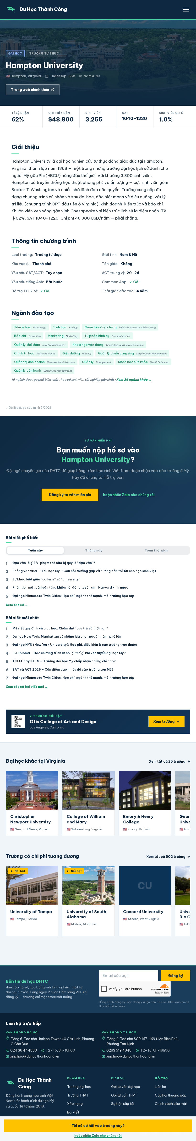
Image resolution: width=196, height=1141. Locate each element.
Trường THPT (77, 1095)
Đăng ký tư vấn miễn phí (70, 494)
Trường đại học (79, 1087)
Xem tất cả (17, 605)
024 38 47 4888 (23, 1050)
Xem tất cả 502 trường (165, 856)
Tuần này (35, 550)
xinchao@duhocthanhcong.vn (34, 1056)
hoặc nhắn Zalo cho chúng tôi (129, 495)
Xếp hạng (75, 1104)
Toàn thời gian (156, 550)
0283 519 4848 (118, 1050)
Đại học (15, 53)
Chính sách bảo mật (171, 1104)
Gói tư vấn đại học (125, 1087)
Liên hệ (160, 1087)
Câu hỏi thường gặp (170, 1095)
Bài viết (73, 1112)
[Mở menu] (186, 9)
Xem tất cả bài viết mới (27, 687)
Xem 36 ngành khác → (133, 379)
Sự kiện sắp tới (122, 1104)
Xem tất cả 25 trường (167, 761)
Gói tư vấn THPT (124, 1095)
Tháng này (93, 550)
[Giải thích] (27, 263)
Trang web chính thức (30, 90)
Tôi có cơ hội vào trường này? (98, 1125)
